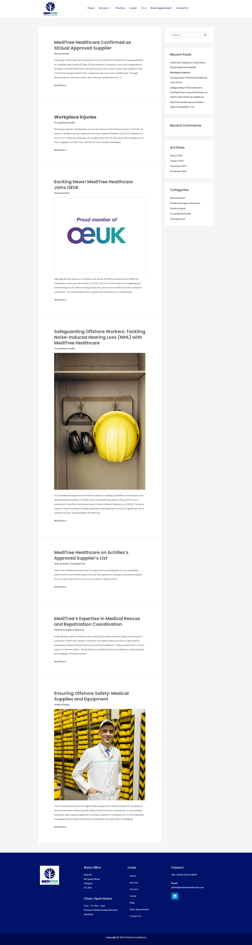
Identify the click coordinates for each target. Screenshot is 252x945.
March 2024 (176, 155)
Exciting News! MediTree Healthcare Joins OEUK (93, 185)
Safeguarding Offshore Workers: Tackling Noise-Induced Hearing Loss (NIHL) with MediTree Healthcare (99, 337)
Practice (120, 7)
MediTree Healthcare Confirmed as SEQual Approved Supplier (92, 45)
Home (91, 7)
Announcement (61, 53)
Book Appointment (161, 7)
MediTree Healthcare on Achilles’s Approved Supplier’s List (91, 555)
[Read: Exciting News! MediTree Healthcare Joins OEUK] (100, 235)
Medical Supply (62, 704)
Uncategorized (77, 563)
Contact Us (182, 7)
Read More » (60, 85)
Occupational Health (64, 122)
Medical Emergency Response (69, 629)
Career (133, 7)
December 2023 (178, 165)
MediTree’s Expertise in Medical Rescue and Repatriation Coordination (97, 621)
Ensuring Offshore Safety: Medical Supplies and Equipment (91, 696)
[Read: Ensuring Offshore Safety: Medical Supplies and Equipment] (100, 754)
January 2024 (176, 160)
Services (103, 7)
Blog (143, 7)
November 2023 (178, 171)
